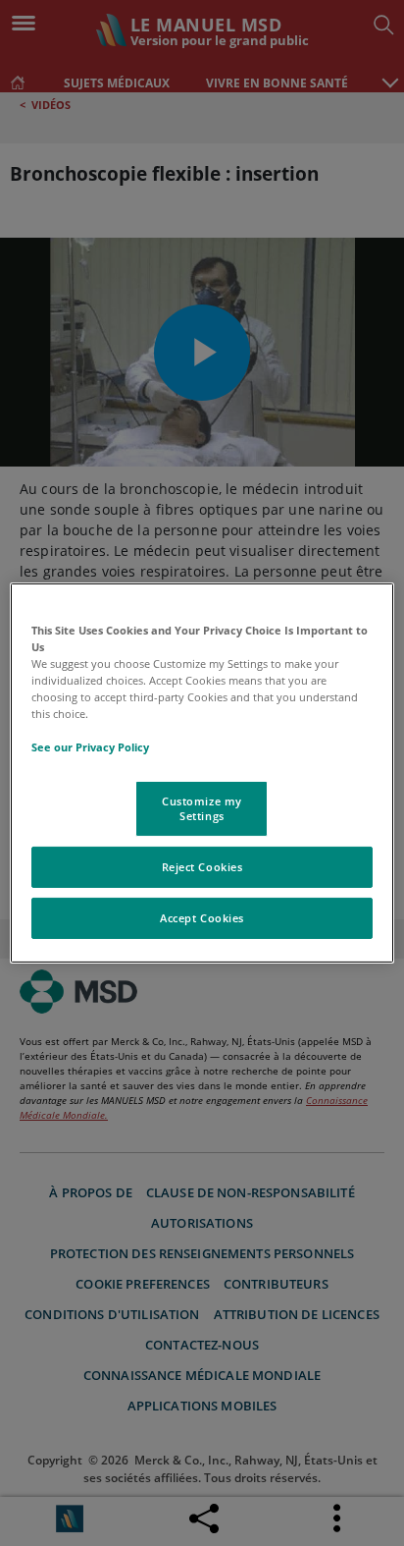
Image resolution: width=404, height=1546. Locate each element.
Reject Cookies (202, 866)
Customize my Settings (202, 808)
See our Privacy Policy (90, 747)
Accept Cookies (202, 918)
